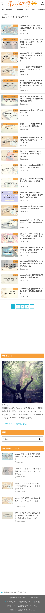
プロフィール (11, 606)
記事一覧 (37, 602)
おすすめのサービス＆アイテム (18, 598)
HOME (5, 592)
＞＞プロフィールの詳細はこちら (15, 424)
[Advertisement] (22, 335)
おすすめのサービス (8, 9)
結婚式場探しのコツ (25, 602)
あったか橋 (18, 610)
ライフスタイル (30, 9)
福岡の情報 (20, 9)
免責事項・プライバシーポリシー (28, 606)
